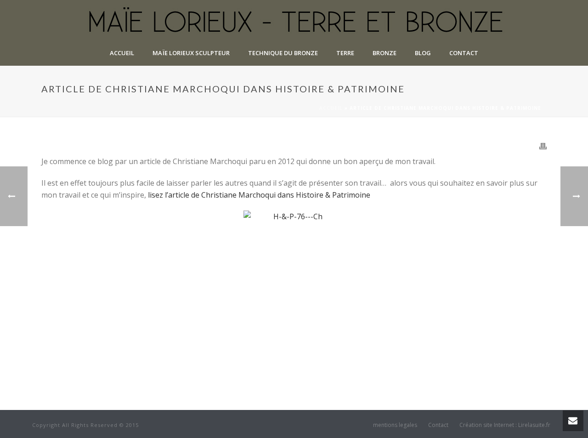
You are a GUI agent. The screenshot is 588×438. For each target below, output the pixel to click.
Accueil (122, 53)
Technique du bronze (283, 53)
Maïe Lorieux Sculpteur (191, 53)
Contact (463, 53)
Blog (423, 53)
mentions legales (395, 425)
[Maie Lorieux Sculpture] (294, 20)
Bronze (384, 53)
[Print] (543, 145)
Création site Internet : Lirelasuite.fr (504, 425)
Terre (345, 53)
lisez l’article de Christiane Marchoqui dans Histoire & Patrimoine (259, 195)
